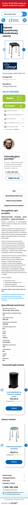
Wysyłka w (7, 84)
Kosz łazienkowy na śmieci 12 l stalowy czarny (14, 394)
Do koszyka (10, 106)
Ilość (9, 98)
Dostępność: (10, 401)
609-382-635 (3, 20)
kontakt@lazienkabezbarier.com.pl (13, 492)
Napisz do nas (14, 178)
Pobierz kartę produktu (14, 201)
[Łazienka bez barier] (14, 20)
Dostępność (7, 77)
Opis (14, 191)
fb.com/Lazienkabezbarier (12, 494)
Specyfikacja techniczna (14, 196)
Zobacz (14, 408)
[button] (23, 49)
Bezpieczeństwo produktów (14, 206)
